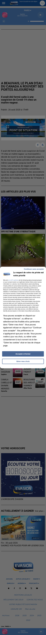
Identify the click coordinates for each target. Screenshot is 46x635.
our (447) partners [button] (13, 280)
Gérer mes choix (23, 361)
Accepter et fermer (23, 354)
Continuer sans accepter (34, 269)
